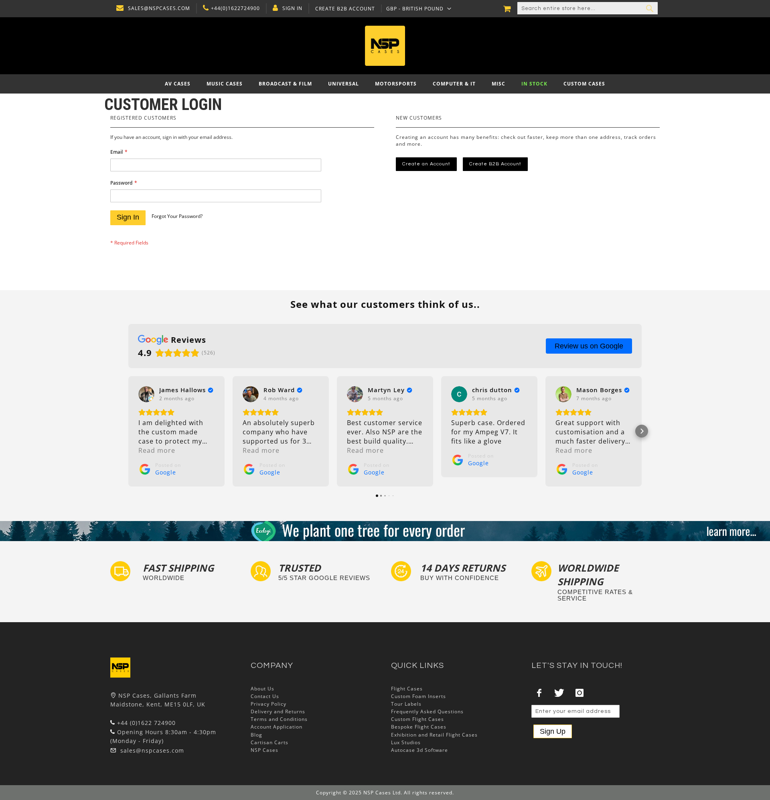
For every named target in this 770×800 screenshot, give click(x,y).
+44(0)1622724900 (235, 8)
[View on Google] (146, 394)
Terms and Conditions (279, 719)
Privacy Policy (268, 703)
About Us (262, 688)
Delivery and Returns (278, 711)
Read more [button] (156, 450)
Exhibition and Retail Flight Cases (434, 734)
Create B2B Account (345, 9)
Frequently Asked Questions (427, 711)
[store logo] (385, 46)
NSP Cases (264, 750)
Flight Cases (407, 688)
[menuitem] (178, 84)
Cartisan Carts (269, 742)
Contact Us (265, 696)
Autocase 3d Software (419, 750)
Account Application (276, 726)
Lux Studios (406, 742)
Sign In (292, 8)
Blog (256, 734)
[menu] (385, 84)
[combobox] (587, 8)
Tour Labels (406, 703)
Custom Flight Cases (417, 719)
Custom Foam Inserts (418, 696)
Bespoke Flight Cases (418, 726)
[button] (419, 8)
